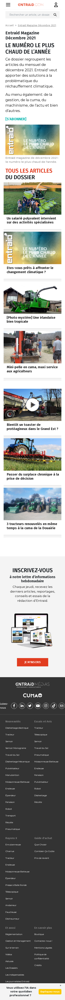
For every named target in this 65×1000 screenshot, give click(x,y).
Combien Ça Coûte (44, 851)
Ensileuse (10, 788)
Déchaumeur (12, 918)
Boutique (39, 934)
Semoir (9, 741)
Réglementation (13, 934)
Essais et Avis (43, 721)
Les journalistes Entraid (17, 981)
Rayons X (11, 838)
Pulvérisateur (12, 768)
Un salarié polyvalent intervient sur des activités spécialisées (31, 220)
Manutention (12, 775)
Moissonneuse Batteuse (17, 782)
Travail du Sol (12, 755)
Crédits (38, 965)
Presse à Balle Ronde (16, 885)
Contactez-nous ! (43, 941)
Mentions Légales (43, 947)
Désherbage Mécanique (17, 761)
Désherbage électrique (16, 728)
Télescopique (40, 734)
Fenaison (10, 802)
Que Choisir (40, 844)
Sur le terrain (12, 947)
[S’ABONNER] (15, 119)
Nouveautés (13, 721)
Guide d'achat (43, 838)
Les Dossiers (11, 968)
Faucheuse (10, 912)
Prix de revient (41, 858)
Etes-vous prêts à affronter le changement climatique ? (30, 270)
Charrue (9, 851)
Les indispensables (14, 974)
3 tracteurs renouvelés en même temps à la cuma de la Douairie (32, 526)
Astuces (9, 961)
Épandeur (10, 795)
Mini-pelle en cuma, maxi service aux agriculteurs (32, 369)
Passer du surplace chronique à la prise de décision (33, 476)
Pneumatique (12, 829)
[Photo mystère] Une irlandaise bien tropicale (31, 319)
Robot (8, 809)
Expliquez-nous (50, 991)
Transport (10, 815)
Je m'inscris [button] (32, 662)
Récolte (9, 822)
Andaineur (10, 905)
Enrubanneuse (13, 844)
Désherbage (40, 795)
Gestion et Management (18, 941)
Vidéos (8, 954)
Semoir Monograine (15, 748)
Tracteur (9, 734)
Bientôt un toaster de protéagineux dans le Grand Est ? (32, 427)
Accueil (9, 25)
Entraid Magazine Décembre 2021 (37, 25)
